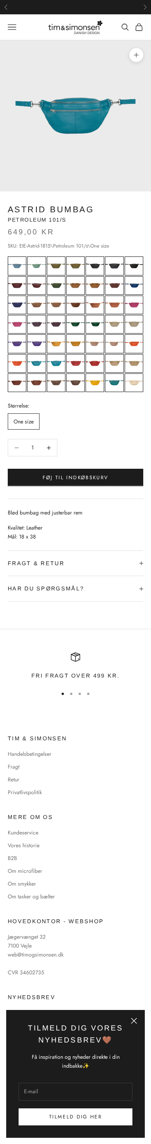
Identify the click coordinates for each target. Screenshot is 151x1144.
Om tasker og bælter (31, 896)
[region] (75, 666)
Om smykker (22, 884)
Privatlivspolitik (25, 792)
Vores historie (23, 845)
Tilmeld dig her (75, 1116)
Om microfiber (25, 871)
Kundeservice (23, 832)
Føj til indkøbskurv (75, 477)
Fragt (13, 767)
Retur (13, 779)
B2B (12, 858)
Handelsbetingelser (29, 754)
